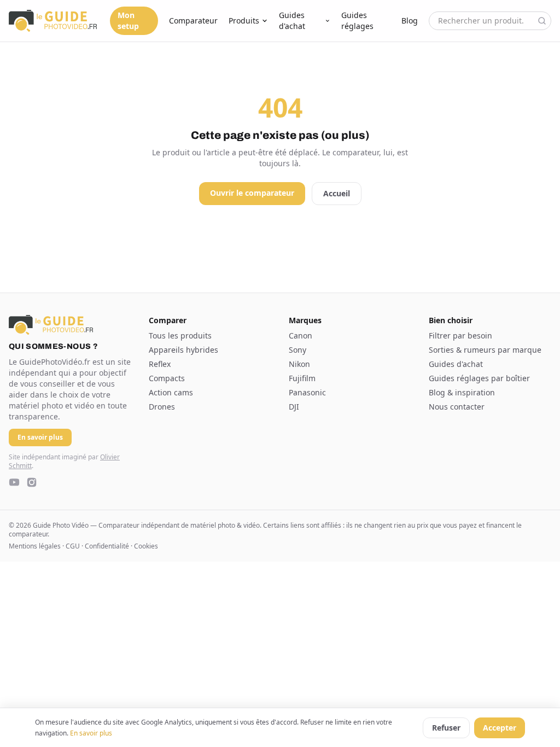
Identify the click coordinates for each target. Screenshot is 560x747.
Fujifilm (302, 378)
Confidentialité (107, 546)
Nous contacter (457, 406)
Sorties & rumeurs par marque (485, 350)
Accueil (336, 193)
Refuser (446, 727)
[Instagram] (31, 482)
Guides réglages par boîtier (479, 378)
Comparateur (193, 20)
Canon (300, 335)
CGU (73, 546)
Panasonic (307, 392)
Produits (244, 20)
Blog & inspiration (462, 392)
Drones (162, 406)
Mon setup (128, 20)
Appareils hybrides (183, 350)
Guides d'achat (292, 20)
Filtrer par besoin (460, 335)
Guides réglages (357, 20)
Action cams (171, 392)
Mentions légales (35, 546)
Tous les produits (180, 335)
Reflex (160, 364)
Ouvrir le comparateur (252, 193)
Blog (409, 20)
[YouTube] (14, 482)
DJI (294, 406)
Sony (297, 350)
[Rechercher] (542, 21)
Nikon (299, 364)
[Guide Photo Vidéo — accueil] (53, 21)
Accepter (499, 727)
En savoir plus (91, 733)
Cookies (146, 546)
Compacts (167, 378)
